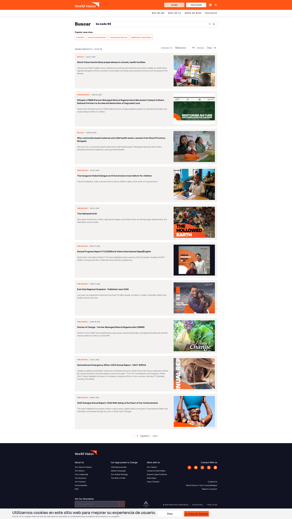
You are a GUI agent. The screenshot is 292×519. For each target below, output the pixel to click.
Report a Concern (209, 489)
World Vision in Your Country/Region (201, 485)
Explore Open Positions (157, 474)
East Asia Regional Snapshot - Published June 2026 (103, 289)
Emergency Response (141, 37)
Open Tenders (153, 482)
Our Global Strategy (119, 474)
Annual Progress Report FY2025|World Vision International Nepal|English (114, 251)
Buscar (83, 24)
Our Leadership (81, 474)
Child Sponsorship (97, 37)
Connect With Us (209, 462)
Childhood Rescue (118, 37)
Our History (80, 471)
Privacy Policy (197, 505)
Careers (80, 37)
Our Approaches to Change (124, 462)
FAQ (76, 489)
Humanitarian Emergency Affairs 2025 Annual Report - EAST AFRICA (111, 365)
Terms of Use (212, 505)
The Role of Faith (118, 478)
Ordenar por (166, 48)
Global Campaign (118, 471)
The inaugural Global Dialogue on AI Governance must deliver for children (114, 176)
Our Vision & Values (83, 467)
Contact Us (212, 482)
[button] (215, 5)
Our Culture (152, 467)
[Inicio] (84, 4)
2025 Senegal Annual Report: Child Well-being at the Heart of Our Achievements (117, 403)
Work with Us (153, 462)
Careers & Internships (156, 471)
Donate (174, 5)
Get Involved (196, 5)
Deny (170, 513)
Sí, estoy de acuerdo (196, 513)
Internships (151, 478)
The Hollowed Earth (87, 213)
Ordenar (200, 48)
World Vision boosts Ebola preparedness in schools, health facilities (111, 62)
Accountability (81, 485)
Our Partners (80, 482)
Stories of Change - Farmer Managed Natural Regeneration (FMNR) (111, 327)
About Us (79, 462)
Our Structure (80, 478)
